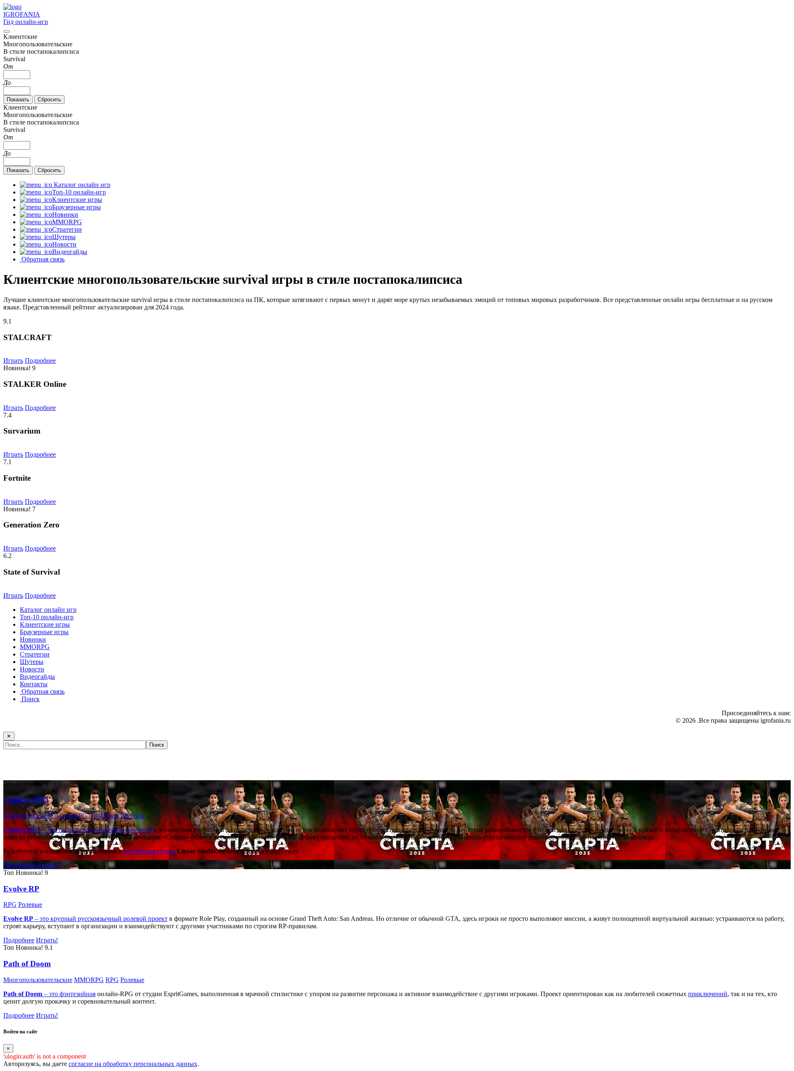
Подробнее (40, 360)
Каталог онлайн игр (48, 609)
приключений (707, 993)
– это (31, 993)
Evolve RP (21, 888)
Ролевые (30, 904)
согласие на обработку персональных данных (133, 1063)
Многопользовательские (37, 815)
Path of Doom (27, 963)
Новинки (33, 639)
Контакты (34, 684)
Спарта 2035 (26, 799)
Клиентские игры (45, 624)
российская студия (149, 851)
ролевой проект (145, 918)
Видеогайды (37, 676)
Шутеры (31, 661)
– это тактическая (48, 829)
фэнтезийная (78, 993)
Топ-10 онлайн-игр (47, 617)
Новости (32, 669)
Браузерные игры (44, 631)
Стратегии (35, 654)
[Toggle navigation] (6, 31)
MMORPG (35, 646)
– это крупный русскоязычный (63, 918)
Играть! (47, 865)
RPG (80, 815)
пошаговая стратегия (123, 829)
